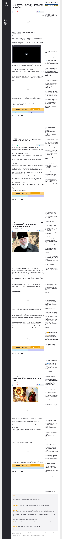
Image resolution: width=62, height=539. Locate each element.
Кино (19, 521)
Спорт (5, 15)
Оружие (5, 19)
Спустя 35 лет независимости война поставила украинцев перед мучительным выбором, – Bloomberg (51, 257)
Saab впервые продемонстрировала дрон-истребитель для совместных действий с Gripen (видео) (51, 81)
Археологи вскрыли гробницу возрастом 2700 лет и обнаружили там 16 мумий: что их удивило (51, 180)
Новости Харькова (38, 499)
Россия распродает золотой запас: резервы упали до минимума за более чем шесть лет (51, 361)
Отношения (41, 521)
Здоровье (5, 21)
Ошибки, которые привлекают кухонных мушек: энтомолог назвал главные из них (50, 78)
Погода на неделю (41, 505)
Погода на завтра (31, 505)
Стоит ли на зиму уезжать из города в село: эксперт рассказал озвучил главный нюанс (51, 470)
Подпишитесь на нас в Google (25, 11)
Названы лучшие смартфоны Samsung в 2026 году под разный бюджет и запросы (51, 442)
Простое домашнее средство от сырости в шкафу (37, 510)
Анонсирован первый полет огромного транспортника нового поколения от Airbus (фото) (50, 492)
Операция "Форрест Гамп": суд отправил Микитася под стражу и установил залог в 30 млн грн (50, 383)
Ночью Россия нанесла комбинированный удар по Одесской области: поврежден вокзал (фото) (50, 66)
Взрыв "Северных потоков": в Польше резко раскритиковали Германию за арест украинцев (51, 474)
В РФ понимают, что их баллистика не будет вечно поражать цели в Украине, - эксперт (51, 402)
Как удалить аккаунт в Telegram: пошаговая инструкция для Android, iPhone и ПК (51, 405)
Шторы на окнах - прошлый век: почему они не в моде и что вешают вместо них (51, 438)
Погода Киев (36, 505)
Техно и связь (6, 17)
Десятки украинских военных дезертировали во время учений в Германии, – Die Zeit (50, 445)
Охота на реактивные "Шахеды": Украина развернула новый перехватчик (50, 364)
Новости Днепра (32, 499)
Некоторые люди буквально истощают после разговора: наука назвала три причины (51, 327)
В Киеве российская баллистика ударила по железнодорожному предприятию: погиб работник (51, 69)
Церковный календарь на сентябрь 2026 (19, 519)
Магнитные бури (47, 505)
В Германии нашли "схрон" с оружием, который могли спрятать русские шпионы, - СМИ (51, 301)
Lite (14, 521)
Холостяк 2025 (49, 521)
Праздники (32, 521)
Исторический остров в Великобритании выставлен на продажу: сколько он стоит (51, 304)
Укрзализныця (30, 503)
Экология (5, 13)
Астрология (26, 521)
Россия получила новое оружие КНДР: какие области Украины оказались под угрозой (51, 106)
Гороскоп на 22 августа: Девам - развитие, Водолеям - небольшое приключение (51, 103)
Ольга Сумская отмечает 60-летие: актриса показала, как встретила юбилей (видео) (51, 51)
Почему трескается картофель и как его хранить (25, 526)
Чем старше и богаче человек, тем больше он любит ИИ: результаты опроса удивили (51, 367)
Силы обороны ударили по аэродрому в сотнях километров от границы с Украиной (50, 464)
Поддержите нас (51, 5)
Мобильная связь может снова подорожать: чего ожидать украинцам (50, 295)
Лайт (4, 18)
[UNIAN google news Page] (31, 529)
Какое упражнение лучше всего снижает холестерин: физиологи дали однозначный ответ (50, 134)
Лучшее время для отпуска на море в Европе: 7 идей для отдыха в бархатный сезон (51, 86)
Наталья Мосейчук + (23, 495)
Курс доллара (23, 501)
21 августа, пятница (49, 177)
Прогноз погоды (16, 505)
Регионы (5, 14)
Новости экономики (16, 501)
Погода (5, 24)
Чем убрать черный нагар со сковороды (19, 511)
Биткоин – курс (45, 501)
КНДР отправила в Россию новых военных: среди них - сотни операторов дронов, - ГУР (51, 313)
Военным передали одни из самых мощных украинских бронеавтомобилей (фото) (51, 288)
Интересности (6, 23)
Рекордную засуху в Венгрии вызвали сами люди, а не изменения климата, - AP (50, 448)
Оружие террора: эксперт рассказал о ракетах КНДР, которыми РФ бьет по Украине (51, 216)
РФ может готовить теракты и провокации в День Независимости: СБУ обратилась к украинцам (51, 421)
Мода (29, 521)
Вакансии (5, 32)
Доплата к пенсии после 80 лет (37, 503)
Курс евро (27, 501)
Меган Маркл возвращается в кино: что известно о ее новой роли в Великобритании (51, 424)
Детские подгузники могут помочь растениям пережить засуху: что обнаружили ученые (51, 229)
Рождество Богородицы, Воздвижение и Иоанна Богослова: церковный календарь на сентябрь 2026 (51, 131)
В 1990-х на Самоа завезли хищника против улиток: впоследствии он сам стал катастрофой (51, 252)
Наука (5, 16)
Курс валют (31, 501)
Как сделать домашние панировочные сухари (20, 515)
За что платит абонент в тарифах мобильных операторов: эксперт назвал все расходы (51, 336)
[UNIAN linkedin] (29, 529)
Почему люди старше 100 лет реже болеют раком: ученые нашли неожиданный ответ (51, 387)
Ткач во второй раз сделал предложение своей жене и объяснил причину (50, 467)
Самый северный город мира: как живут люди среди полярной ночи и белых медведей (51, 269)
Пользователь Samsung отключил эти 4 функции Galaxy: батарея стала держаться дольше (51, 140)
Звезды (45, 521)
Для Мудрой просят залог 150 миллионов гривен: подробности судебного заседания (50, 342)
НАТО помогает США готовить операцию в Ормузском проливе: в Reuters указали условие (51, 161)
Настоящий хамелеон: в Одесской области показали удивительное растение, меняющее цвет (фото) (51, 15)
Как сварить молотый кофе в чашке (50, 510)
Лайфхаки (15, 510)
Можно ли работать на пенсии (37, 501)
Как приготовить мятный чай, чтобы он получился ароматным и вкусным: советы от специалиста (51, 371)
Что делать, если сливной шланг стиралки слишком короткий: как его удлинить (51, 430)
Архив (5, 31)
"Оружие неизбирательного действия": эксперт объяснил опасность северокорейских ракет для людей (51, 333)
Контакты (5, 33)
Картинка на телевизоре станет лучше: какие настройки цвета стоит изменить (50, 213)
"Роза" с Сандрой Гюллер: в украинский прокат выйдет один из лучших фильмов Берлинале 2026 (51, 377)
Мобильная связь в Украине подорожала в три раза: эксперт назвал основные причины (51, 399)
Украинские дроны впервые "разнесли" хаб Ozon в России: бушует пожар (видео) (51, 128)
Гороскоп (15, 507)
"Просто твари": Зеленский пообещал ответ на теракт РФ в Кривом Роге (51, 241)
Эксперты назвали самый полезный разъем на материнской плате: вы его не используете (51, 291)
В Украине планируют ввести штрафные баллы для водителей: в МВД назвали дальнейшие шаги (51, 461)
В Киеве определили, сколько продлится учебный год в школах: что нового (50, 435)
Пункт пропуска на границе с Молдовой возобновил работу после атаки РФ (51, 72)
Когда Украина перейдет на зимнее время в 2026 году (21, 499)
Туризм (5, 22)
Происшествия (6, 20)
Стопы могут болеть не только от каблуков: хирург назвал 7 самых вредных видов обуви (51, 92)
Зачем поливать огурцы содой (37, 526)
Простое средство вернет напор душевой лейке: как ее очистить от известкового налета (51, 58)
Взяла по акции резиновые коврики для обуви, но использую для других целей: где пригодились (51, 110)
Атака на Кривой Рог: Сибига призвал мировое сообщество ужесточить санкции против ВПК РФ (51, 153)
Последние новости (50, 8)
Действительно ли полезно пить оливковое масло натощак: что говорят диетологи (50, 226)
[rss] (36, 529)
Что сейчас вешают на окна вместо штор (32, 511)
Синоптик (26, 505)
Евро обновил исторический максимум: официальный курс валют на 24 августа (51, 380)
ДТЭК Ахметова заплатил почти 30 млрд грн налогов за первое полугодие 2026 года (51, 374)
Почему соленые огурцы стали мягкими (32, 514)
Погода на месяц (22, 505)
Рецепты (16, 521)
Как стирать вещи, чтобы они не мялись (23, 510)
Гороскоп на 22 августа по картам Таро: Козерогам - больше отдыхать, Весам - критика (51, 100)
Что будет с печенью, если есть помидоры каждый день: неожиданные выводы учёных (51, 175)
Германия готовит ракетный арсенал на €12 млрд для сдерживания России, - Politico (51, 21)
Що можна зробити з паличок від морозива (19, 514)
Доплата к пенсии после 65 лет (22, 503)
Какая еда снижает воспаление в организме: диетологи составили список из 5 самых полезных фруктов (51, 55)
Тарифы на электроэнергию (52, 501)
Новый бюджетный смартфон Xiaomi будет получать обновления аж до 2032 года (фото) (51, 323)
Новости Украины (16, 498)
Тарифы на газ (15, 503)
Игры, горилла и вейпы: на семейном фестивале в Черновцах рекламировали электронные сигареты (51, 345)
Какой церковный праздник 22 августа (31, 519)
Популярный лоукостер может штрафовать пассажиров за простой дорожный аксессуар (50, 232)
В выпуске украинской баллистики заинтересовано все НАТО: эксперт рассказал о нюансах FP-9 (51, 285)
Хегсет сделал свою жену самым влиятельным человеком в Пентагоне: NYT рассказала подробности (51, 166)
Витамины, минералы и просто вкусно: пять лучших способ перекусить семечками (51, 148)
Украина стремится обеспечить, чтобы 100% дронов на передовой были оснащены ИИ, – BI (51, 172)
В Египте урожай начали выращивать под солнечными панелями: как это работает (51, 298)
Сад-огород (15, 526)
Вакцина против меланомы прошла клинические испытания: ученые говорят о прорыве (51, 330)
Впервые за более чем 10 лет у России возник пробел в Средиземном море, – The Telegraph (50, 236)
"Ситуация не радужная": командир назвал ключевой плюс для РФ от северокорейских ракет (51, 390)
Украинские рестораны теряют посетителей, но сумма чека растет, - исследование (50, 393)
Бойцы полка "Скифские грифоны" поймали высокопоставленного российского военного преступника (51, 307)
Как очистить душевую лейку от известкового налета (47, 514)
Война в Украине (16, 495)
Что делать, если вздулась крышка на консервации (46, 511)
